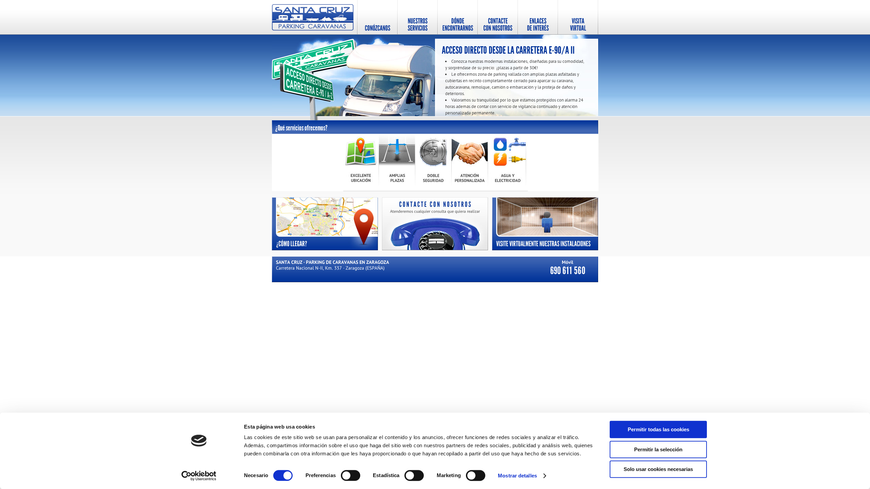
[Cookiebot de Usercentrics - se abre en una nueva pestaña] (199, 476)
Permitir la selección (658, 449)
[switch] (350, 475)
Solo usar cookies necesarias (658, 469)
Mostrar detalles (517, 475)
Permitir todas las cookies (658, 429)
